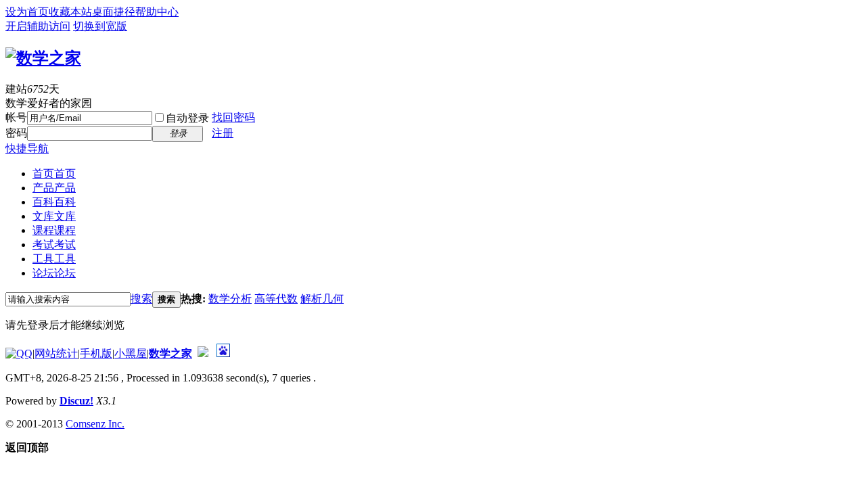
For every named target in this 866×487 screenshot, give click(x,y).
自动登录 (187, 118)
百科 (54, 202)
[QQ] (18, 353)
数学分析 (230, 298)
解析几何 (322, 298)
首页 (54, 173)
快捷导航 (27, 148)
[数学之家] (43, 58)
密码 (16, 133)
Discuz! (76, 401)
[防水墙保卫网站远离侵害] (203, 353)
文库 (54, 216)
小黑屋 (130, 353)
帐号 (16, 117)
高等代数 (276, 298)
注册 (222, 133)
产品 (54, 187)
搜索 (141, 298)
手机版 (96, 353)
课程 (54, 230)
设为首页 (27, 12)
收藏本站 (70, 12)
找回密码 (233, 117)
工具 (54, 258)
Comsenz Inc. (95, 424)
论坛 (54, 273)
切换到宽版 (100, 26)
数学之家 (170, 353)
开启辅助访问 (37, 26)
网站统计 (56, 353)
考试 (54, 244)
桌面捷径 (113, 12)
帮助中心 (157, 12)
